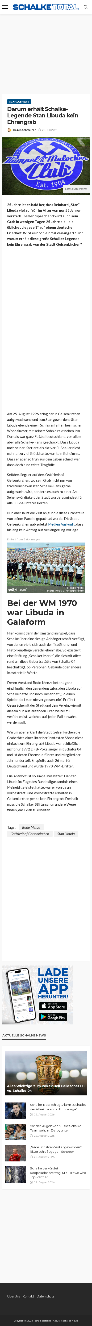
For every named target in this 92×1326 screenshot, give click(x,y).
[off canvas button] (5, 7)
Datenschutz (45, 1296)
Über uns (13, 1296)
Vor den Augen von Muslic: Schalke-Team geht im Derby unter (56, 1128)
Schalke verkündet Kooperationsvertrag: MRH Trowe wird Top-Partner (58, 1172)
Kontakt (28, 1296)
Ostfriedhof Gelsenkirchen (30, 834)
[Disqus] (46, 896)
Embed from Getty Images (23, 539)
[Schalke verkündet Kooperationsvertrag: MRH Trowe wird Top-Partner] (15, 1174)
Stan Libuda (66, 834)
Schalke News (19, 101)
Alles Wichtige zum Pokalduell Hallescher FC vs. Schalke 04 (46, 1088)
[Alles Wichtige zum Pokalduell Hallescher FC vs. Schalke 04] (46, 1073)
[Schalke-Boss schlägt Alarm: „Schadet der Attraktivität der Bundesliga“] (15, 1110)
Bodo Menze (31, 827)
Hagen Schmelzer (24, 130)
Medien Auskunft (61, 524)
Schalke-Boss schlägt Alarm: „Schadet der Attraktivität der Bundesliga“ (58, 1107)
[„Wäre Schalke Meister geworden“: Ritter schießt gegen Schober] (15, 1153)
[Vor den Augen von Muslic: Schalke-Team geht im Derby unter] (15, 1132)
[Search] (86, 7)
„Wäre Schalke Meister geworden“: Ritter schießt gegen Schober (56, 1149)
